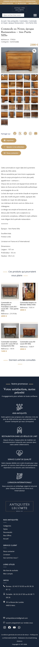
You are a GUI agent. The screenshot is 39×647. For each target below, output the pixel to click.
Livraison (6, 554)
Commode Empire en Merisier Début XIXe (28, 303)
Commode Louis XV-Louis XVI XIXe (28, 343)
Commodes (24, 21)
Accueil (3, 21)
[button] (34, 51)
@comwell (29, 638)
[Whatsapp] (19, 627)
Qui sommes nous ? (10, 558)
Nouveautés (7, 532)
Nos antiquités (13, 21)
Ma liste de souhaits (10, 570)
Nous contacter (7, 3)
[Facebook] (9, 627)
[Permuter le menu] (35, 15)
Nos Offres (7, 535)
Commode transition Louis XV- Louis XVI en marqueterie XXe (9, 344)
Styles (5, 529)
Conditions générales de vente (11, 635)
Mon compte (33, 3)
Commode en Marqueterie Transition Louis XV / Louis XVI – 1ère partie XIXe (10, 306)
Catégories (7, 526)
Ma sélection (22, 3)
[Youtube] (14, 627)
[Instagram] (4, 627)
